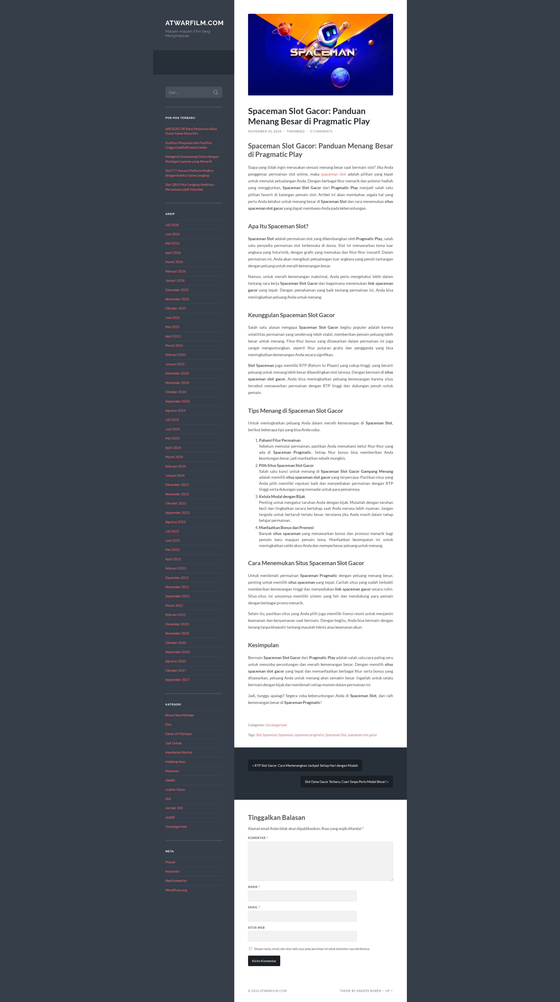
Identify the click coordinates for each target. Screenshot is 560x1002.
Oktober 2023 (175, 503)
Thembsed (296, 131)
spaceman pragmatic (309, 735)
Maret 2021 (174, 605)
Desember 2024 (177, 373)
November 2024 (177, 383)
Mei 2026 (172, 243)
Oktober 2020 (175, 643)
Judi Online (173, 743)
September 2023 (177, 513)
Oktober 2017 (175, 670)
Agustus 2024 (175, 410)
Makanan (172, 771)
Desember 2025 (177, 290)
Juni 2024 (172, 429)
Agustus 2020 (175, 661)
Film (168, 724)
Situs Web (256, 927)
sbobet (170, 780)
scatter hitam (175, 789)
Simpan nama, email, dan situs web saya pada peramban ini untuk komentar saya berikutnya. (312, 949)
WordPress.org (176, 890)
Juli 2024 (172, 420)
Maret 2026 (174, 262)
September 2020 (177, 652)
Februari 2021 (175, 615)
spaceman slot (333, 174)
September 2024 (177, 401)
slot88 (170, 817)
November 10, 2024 (265, 131)
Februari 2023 (175, 568)
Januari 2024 (175, 475)
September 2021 (177, 596)
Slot (168, 799)
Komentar (258, 838)
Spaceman (285, 735)
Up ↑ (389, 991)
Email (254, 907)
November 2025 (177, 299)
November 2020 (177, 633)
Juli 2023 (172, 531)
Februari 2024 (175, 466)
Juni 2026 (172, 234)
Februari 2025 (175, 355)
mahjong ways (175, 761)
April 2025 (173, 336)
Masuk (170, 862)
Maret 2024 (174, 457)
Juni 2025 (172, 318)
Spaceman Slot (336, 735)
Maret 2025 (174, 345)
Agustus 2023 (175, 522)
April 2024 (173, 448)
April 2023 (173, 559)
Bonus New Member (179, 715)
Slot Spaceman (266, 735)
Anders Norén (369, 991)
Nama (254, 887)
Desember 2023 (177, 485)
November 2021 (177, 587)
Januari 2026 (175, 280)
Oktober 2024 (175, 392)
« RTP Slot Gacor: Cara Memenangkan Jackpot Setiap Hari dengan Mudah (305, 765)
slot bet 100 (174, 808)
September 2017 (177, 680)
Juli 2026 (172, 225)
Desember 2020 (177, 624)
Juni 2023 (172, 540)
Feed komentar (176, 880)
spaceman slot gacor (362, 735)
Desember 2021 (177, 578)
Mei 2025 (172, 327)
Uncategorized (176, 826)
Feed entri (172, 871)
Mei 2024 (172, 438)
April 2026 (173, 253)
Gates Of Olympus (178, 734)
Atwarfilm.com (194, 23)
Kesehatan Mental (178, 752)
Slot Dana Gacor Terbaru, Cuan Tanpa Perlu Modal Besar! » (347, 782)
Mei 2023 (172, 550)
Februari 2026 (175, 271)
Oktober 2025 (175, 308)
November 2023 (177, 494)
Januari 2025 (175, 364)
